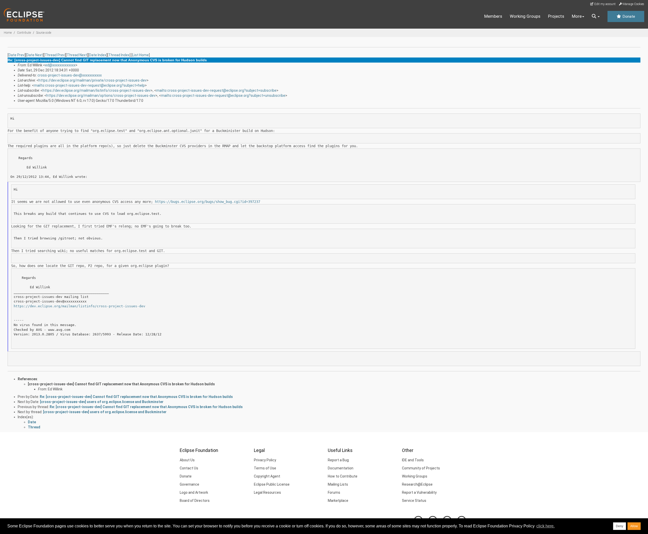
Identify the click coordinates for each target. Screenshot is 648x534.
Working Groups (525, 16)
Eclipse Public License (272, 484)
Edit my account (605, 4)
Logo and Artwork (194, 492)
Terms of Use (265, 468)
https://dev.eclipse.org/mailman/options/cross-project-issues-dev (100, 95)
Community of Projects (421, 468)
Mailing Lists (338, 484)
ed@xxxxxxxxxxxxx (60, 65)
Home (8, 32)
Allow (634, 526)
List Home (140, 55)
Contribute (24, 32)
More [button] (577, 16)
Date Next (35, 55)
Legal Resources (267, 492)
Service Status (414, 501)
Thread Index (119, 55)
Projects (556, 16)
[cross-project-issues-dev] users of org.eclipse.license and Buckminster (102, 402)
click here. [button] (545, 526)
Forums (334, 492)
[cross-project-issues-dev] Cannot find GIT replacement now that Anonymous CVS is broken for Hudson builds (121, 384)
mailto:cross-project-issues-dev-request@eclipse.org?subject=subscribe (216, 90)
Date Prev (17, 55)
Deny (619, 526)
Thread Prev (55, 55)
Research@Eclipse (417, 484)
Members (493, 16)
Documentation (340, 468)
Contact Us (189, 468)
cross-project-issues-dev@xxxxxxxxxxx (69, 75)
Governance (189, 484)
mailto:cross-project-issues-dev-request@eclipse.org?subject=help (89, 85)
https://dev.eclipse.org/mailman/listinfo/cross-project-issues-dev (97, 90)
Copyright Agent (267, 476)
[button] (596, 16)
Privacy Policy (265, 460)
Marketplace (338, 501)
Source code (43, 32)
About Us (187, 460)
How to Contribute (342, 476)
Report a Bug (338, 460)
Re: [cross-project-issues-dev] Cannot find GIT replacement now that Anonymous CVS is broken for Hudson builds (136, 397)
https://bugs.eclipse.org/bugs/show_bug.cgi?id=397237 (207, 202)
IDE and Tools (413, 460)
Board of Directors (195, 501)
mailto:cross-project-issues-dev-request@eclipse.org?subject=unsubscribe (223, 95)
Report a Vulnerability (419, 492)
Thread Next (77, 55)
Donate (628, 16)
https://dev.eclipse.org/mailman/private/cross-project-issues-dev (92, 80)
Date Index (97, 55)
